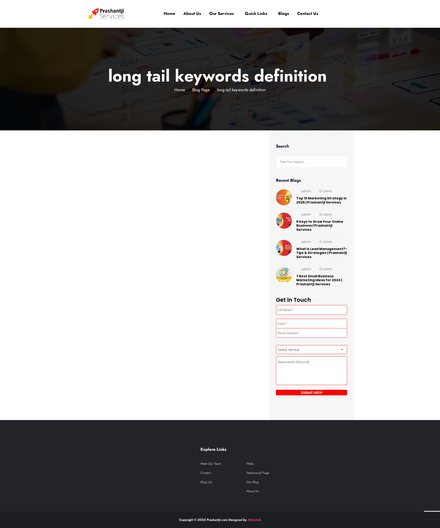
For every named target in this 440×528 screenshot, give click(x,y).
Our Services (221, 13)
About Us (192, 13)
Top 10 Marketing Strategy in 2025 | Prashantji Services (321, 200)
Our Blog (252, 482)
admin (96, 242)
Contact (206, 472)
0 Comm (325, 191)
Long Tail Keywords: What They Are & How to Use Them (172, 257)
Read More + (95, 305)
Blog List (206, 482)
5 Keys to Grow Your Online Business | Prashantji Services (319, 225)
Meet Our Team (211, 463)
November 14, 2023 (108, 143)
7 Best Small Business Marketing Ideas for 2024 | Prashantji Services (319, 280)
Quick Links (256, 13)
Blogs (283, 13)
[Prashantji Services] (106, 14)
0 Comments (118, 242)
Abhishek (254, 519)
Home (169, 13)
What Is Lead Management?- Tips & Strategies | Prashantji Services (321, 253)
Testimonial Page (257, 472)
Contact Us (307, 13)
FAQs (250, 463)
